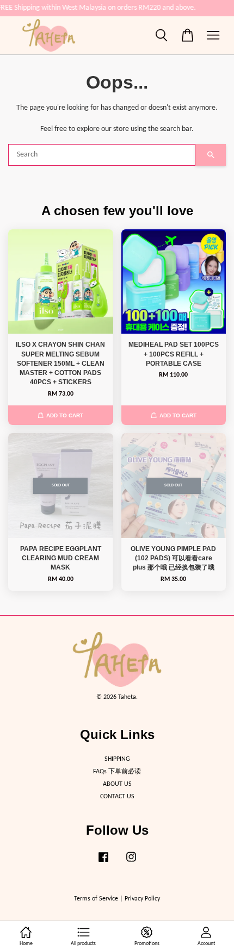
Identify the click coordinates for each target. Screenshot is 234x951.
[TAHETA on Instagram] (131, 863)
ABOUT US (117, 784)
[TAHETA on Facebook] (103, 863)
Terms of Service (96, 899)
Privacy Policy (142, 899)
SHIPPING (117, 759)
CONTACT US (117, 796)
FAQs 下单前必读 (117, 771)
